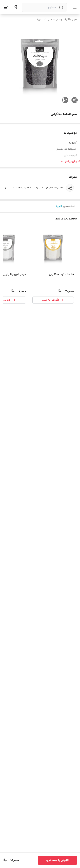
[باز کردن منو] (74, 7)
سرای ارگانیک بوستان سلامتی (62, 19)
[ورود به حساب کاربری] (16, 7)
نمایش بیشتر (72, 161)
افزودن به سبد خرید (57, 860)
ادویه (39, 19)
